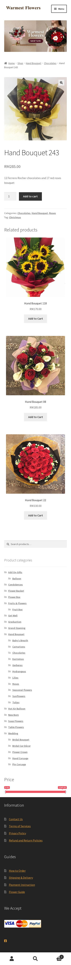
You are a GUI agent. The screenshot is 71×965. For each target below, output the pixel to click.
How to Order (17, 870)
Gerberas (17, 665)
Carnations (18, 646)
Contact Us (16, 819)
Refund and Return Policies (26, 840)
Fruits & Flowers (17, 603)
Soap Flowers (15, 721)
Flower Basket (16, 590)
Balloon (16, 578)
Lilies (15, 677)
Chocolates (50, 63)
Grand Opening (16, 628)
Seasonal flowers (22, 690)
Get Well (12, 615)
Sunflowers (18, 696)
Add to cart (30, 196)
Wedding (13, 733)
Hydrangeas (19, 671)
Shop (20, 63)
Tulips (15, 702)
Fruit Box (17, 609)
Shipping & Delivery (21, 877)
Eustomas (18, 659)
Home (11, 63)
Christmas (15, 217)
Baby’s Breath (20, 640)
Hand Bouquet (33, 63)
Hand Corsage (20, 758)
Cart (54, 955)
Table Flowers (16, 727)
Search (35, 959)
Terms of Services (20, 826)
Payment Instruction (22, 885)
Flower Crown (19, 752)
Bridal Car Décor (21, 745)
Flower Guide (17, 892)
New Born (13, 715)
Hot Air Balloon (16, 708)
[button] (61, 83)
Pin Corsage (19, 764)
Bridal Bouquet (20, 739)
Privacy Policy (17, 833)
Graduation (14, 621)
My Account (12, 959)
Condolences (15, 584)
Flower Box (14, 597)
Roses (52, 213)
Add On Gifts (15, 572)
